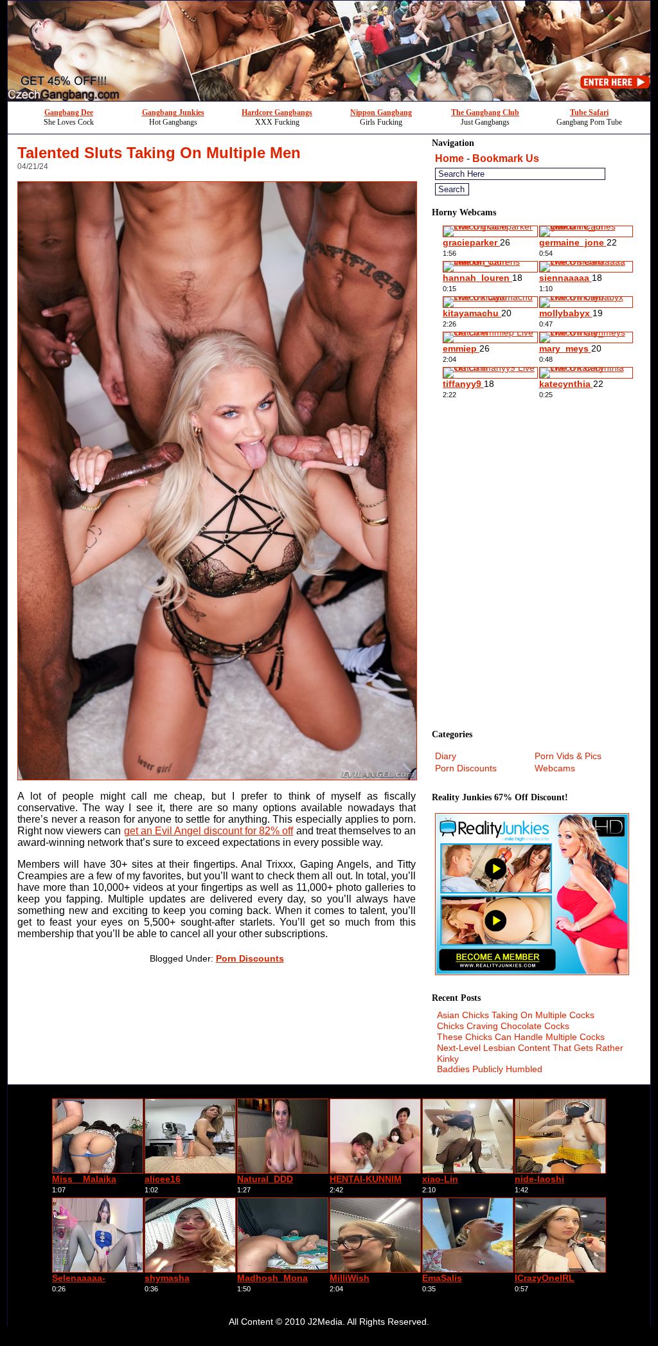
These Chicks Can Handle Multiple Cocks (521, 1037)
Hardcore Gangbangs (277, 112)
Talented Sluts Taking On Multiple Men (159, 152)
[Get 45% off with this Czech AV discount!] (329, 97)
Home (449, 158)
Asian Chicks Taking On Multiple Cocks (515, 1015)
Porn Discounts (250, 958)
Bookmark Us (505, 158)
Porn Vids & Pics (568, 756)
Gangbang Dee (68, 112)
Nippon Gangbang (381, 112)
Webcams (555, 768)
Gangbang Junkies (173, 112)
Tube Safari (589, 112)
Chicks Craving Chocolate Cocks (503, 1026)
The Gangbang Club (485, 112)
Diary (445, 756)
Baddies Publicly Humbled (489, 1069)
